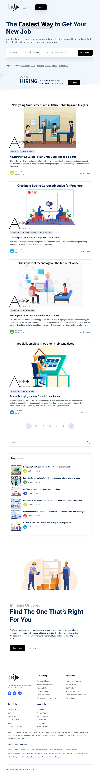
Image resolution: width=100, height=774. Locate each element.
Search (86, 53)
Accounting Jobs (72, 691)
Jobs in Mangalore (56, 757)
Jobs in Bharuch (54, 753)
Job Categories (13, 720)
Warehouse (25, 66)
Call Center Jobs (72, 688)
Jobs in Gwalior (13, 750)
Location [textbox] (36, 52)
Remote (48, 66)
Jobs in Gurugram (13, 757)
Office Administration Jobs (76, 695)
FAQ (9, 713)
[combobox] (18, 52)
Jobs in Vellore (68, 753)
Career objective (43, 691)
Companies (12, 716)
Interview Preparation (30, 232)
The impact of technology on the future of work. (36, 315)
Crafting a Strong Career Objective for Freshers (35, 237)
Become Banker (43, 727)
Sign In (40, 7)
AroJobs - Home (14, 710)
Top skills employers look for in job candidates (35, 396)
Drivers (54, 66)
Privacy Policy (42, 713)
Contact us (41, 723)
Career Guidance (28, 152)
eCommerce (63, 66)
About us (11, 723)
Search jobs (17, 648)
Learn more (33, 648)
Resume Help (42, 688)
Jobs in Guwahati (41, 753)
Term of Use (41, 720)
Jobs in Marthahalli (81, 753)
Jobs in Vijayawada (14, 753)
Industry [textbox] (15, 52)
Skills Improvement (44, 695)
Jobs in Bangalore (28, 757)
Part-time (40, 66)
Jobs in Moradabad (56, 750)
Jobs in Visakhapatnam (39, 750)
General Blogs (15, 152)
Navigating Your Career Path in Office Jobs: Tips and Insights (43, 156)
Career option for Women (46, 698)
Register (28, 7)
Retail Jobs (70, 698)
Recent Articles (71, 684)
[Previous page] (29, 426)
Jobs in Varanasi (41, 757)
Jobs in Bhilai (24, 750)
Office (33, 66)
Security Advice (42, 716)
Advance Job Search (74, 681)
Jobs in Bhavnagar (71, 750)
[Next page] (71, 426)
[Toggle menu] (24, 8)
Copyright (40, 710)
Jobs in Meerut (28, 753)
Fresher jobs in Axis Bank (17, 727)
